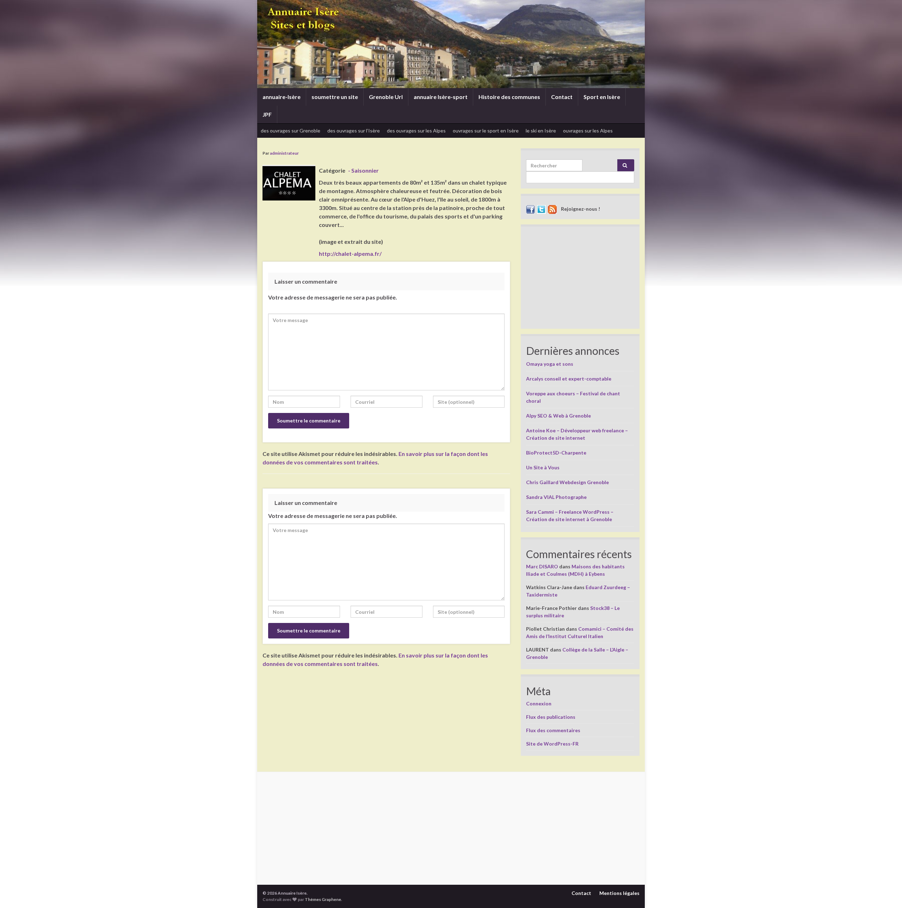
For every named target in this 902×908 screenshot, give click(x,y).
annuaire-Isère (281, 96)
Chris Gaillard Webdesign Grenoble (567, 482)
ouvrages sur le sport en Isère (486, 131)
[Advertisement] (580, 279)
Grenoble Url (386, 96)
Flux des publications (550, 717)
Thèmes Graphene (323, 899)
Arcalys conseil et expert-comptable (568, 379)
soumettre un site (334, 96)
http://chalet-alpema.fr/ (350, 253)
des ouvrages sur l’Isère (353, 131)
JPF (267, 114)
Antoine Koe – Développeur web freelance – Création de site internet (577, 434)
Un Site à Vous (543, 467)
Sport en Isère (601, 96)
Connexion (538, 703)
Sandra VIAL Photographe (556, 497)
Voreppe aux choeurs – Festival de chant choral (573, 397)
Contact (562, 96)
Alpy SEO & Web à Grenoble (558, 416)
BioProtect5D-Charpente (556, 453)
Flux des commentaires (553, 730)
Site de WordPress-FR (552, 744)
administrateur (284, 153)
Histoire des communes (509, 96)
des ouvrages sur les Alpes (416, 131)
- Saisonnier (363, 170)
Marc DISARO (542, 566)
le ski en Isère (541, 131)
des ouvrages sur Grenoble (290, 131)
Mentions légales (619, 893)
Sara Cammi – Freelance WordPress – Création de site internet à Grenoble (569, 515)
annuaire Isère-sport (441, 96)
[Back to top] (886, 892)
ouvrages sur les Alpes (588, 131)
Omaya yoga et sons (549, 364)
